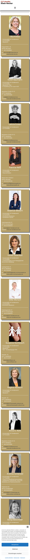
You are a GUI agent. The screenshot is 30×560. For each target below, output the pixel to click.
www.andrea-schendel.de (13, 494)
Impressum (22, 557)
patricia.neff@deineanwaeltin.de (12, 183)
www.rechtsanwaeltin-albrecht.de (15, 405)
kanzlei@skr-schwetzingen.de (11, 492)
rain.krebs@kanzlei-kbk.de (11, 52)
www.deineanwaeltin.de (13, 185)
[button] (27, 527)
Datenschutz (16, 557)
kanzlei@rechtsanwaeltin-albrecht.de (13, 403)
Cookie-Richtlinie (9, 557)
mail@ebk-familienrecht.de (11, 446)
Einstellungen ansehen (15, 553)
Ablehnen (15, 549)
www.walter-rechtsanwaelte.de (15, 274)
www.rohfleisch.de (11, 362)
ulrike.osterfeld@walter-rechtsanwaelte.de (15, 272)
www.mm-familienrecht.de (13, 229)
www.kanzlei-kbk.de (12, 54)
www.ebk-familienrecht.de (13, 98)
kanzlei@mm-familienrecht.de (11, 315)
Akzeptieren (15, 544)
